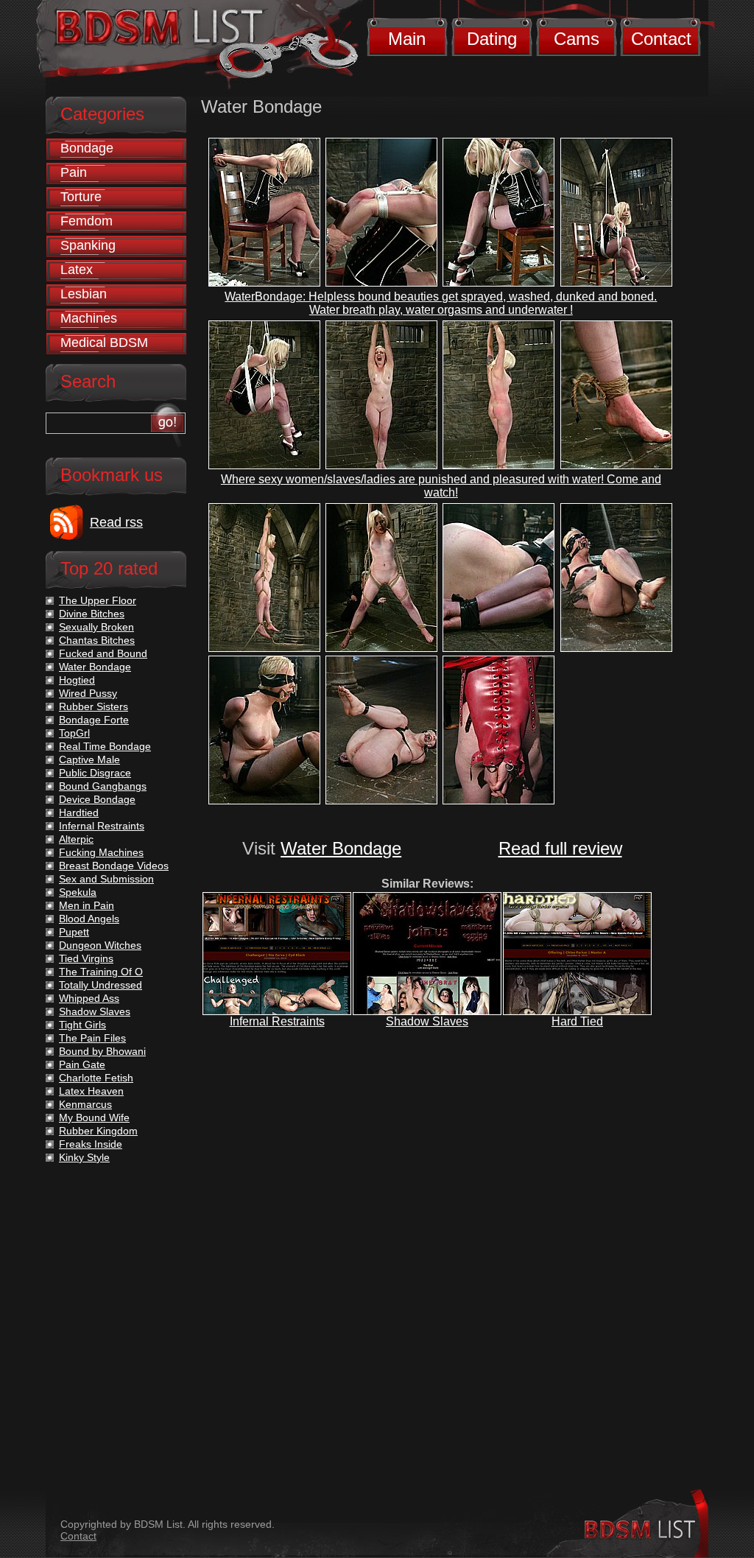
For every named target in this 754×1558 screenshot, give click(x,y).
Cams (576, 39)
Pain (73, 172)
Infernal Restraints (277, 1021)
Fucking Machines (101, 852)
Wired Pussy (88, 693)
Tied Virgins (86, 958)
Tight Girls (82, 1025)
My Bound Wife (94, 1117)
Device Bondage (97, 799)
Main (407, 39)
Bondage (86, 148)
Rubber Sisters (93, 706)
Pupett (74, 932)
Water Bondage (341, 848)
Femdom (86, 221)
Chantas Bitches (97, 640)
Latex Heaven (91, 1091)
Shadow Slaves (427, 1021)
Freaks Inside (90, 1144)
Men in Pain (86, 905)
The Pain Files (92, 1038)
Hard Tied (577, 1021)
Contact (661, 39)
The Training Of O (101, 972)
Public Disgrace (95, 773)
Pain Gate (82, 1064)
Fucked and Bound (103, 653)
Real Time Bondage (105, 746)
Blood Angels (89, 918)
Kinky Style (84, 1157)
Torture (81, 196)
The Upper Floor (97, 600)
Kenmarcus (85, 1104)
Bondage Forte (94, 720)
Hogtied (77, 680)
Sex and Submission (106, 879)
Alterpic (76, 839)
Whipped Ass (89, 998)
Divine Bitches (91, 614)
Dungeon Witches (100, 945)
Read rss (116, 522)
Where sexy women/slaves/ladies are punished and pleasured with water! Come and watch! (441, 486)
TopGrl (74, 733)
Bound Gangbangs (103, 786)
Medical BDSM (104, 342)
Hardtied (79, 812)
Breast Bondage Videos (114, 865)
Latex (76, 269)
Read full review (560, 848)
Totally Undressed (100, 985)
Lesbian (83, 294)
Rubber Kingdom (98, 1131)
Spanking (88, 245)
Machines (88, 318)
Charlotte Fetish (96, 1078)
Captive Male (89, 759)
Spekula (77, 892)
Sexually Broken (96, 627)
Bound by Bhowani (102, 1051)
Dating (492, 39)
